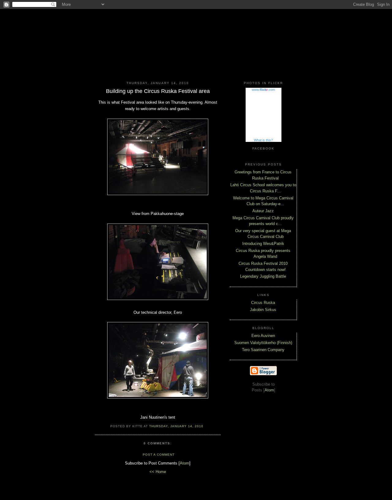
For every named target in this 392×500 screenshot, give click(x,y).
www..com (263, 89)
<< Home (157, 471)
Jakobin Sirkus (263, 309)
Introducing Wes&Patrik (263, 243)
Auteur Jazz (263, 211)
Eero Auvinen (263, 335)
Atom (184, 463)
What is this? (263, 140)
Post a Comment (159, 454)
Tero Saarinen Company (263, 349)
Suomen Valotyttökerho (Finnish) (263, 342)
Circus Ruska (263, 302)
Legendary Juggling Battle (263, 276)
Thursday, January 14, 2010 (176, 426)
